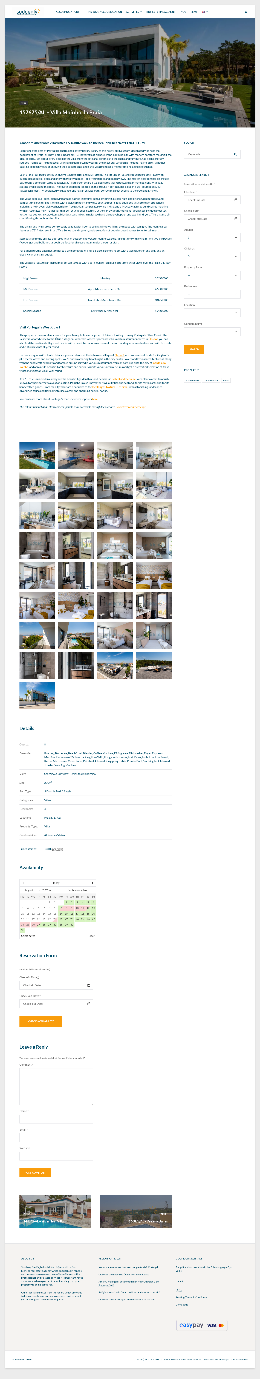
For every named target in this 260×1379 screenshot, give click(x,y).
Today (56, 882)
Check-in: (191, 192)
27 (38, 924)
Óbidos (153, 339)
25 (82, 919)
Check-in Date (29, 977)
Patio (79, 761)
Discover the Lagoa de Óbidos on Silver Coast (124, 1274)
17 (77, 913)
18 (82, 913)
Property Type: (193, 267)
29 (49, 924)
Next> (84, 882)
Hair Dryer (134, 757)
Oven (71, 761)
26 (88, 919)
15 (66, 913)
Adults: (188, 229)
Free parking (82, 757)
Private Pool (134, 761)
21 (61, 919)
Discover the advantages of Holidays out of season (127, 1299)
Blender (87, 753)
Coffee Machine (103, 753)
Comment (26, 1064)
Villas (23, 102)
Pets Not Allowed (94, 761)
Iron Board (161, 757)
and (124, 379)
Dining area (121, 753)
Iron (151, 757)
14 (61, 913)
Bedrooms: (191, 286)
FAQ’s (179, 1290)
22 (66, 919)
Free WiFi (97, 757)
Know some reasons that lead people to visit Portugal (128, 1267)
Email (23, 1129)
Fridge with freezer (115, 757)
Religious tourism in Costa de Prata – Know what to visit (130, 1292)
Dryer (147, 753)
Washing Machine (65, 765)
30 (54, 924)
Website (24, 1148)
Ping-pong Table (116, 761)
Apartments (192, 380)
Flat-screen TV (65, 757)
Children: (189, 248)
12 (88, 908)
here (95, 399)
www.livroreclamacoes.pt (131, 406)
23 (71, 919)
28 (44, 924)
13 (93, 908)
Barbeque (61, 753)
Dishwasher (136, 753)
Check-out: (192, 210)
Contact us (182, 1304)
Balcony (49, 753)
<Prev (31, 882)
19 (88, 913)
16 (71, 913)
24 (77, 919)
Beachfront (75, 753)
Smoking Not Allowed (156, 761)
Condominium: (193, 323)
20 (93, 913)
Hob (145, 757)
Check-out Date (30, 995)
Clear (92, 935)
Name (24, 1111)
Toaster (48, 765)
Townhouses (211, 380)
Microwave (60, 761)
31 (22, 930)
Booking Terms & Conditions (191, 1297)
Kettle (48, 761)
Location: (189, 305)
